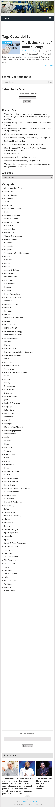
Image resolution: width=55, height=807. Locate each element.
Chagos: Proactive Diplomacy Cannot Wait (20, 134)
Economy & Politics (11, 304)
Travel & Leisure (10, 574)
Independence (9, 389)
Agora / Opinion (10, 195)
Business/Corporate (12, 222)
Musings (7, 441)
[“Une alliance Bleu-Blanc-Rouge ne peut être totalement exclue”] (44, 768)
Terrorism (8, 553)
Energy (7, 321)
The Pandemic (9, 564)
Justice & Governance (12, 403)
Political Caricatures (12, 471)
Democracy (8, 280)
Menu (6, 18)
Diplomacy (8, 290)
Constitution (9, 246)
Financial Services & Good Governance (19, 352)
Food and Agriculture (12, 355)
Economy (8, 301)
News (6, 444)
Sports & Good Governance (15, 543)
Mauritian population (12, 430)
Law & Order (9, 413)
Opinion (7, 461)
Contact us (17, 804)
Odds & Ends (9, 454)
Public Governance (11, 482)
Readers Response (11, 492)
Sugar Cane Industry (12, 546)
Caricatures (8, 226)
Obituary (7, 451)
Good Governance (11, 366)
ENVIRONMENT (10, 328)
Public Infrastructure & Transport (17, 488)
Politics (7, 475)
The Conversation (11, 557)
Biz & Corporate (10, 205)
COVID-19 (8, 260)
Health (6, 376)
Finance (7, 345)
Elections (7, 314)
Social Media (9, 523)
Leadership (8, 417)
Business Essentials (11, 219)
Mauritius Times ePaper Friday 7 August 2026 (22, 161)
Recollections (9, 499)
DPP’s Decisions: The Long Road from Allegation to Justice (27, 138)
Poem (6, 468)
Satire (6, 509)
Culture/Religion (10, 273)
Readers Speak (10, 495)
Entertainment (9, 325)
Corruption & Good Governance (16, 253)
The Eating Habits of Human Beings (37, 45)
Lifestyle (7, 420)
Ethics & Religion (11, 338)
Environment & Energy (13, 331)
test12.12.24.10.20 (34, 804)
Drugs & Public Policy (12, 297)
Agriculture (8, 198)
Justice (6, 400)
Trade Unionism (10, 570)
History (7, 383)
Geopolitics (8, 362)
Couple (7, 256)
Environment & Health (13, 335)
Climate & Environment (13, 236)
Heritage (7, 379)
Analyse (7, 202)
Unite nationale (10, 581)
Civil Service (9, 232)
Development (9, 284)
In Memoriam (9, 386)
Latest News (9, 410)
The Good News (10, 560)
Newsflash (8, 447)
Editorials (8, 308)
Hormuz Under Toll (11, 154)
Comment (8, 243)
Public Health (9, 485)
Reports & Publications (13, 502)
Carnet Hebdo (9, 229)
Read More (49, 66)
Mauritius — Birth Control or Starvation (20, 157)
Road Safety (9, 506)
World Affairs (9, 591)
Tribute (7, 577)
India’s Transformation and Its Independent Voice (23, 144)
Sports (6, 540)
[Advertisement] (28, 24)
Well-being (8, 584)
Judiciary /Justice (10, 396)
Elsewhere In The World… (14, 318)
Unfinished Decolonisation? (15, 141)
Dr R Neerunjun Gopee (30, 51)
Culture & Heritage (11, 270)
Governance (9, 369)
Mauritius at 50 (10, 434)
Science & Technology (12, 516)
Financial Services (11, 349)
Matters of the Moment (13, 427)
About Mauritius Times (13, 188)
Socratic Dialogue (11, 529)
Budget (7, 212)
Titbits (6, 567)
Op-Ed (6, 458)
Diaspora (7, 287)
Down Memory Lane (12, 294)
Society (7, 526)
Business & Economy (12, 215)
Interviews (8, 393)
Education (8, 311)
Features (7, 342)
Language (8, 407)
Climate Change (10, 239)
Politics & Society (11, 478)
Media (6, 437)
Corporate (8, 250)
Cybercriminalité (10, 277)
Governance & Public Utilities (15, 372)
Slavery (7, 519)
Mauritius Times (30, 801)
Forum (6, 359)
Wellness (7, 587)
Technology (8, 550)
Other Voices (9, 465)
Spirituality (8, 536)
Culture (7, 263)
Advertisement (10, 191)
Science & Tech (10, 512)
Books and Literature (12, 209)
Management (9, 424)
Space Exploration (11, 533)
